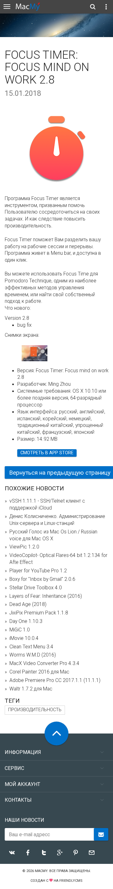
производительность (35, 709)
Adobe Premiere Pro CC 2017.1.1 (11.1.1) (54, 680)
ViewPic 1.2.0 (24, 547)
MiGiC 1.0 (19, 630)
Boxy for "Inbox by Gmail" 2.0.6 (42, 579)
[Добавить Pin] (75, 852)
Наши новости (24, 820)
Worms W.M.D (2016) (32, 655)
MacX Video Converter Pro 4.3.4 (44, 663)
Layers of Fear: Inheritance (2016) (45, 596)
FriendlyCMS (71, 881)
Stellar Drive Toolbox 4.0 (35, 588)
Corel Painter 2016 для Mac (39, 672)
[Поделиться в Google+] (60, 852)
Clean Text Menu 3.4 (31, 647)
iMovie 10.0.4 (24, 638)
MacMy (41, 871)
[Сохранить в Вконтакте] (12, 852)
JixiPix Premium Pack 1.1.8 (38, 613)
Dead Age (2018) (27, 604)
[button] (43, 351)
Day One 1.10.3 (25, 621)
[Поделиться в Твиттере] (44, 852)
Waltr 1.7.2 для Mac (30, 689)
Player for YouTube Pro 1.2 (38, 571)
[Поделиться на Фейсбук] (28, 852)
